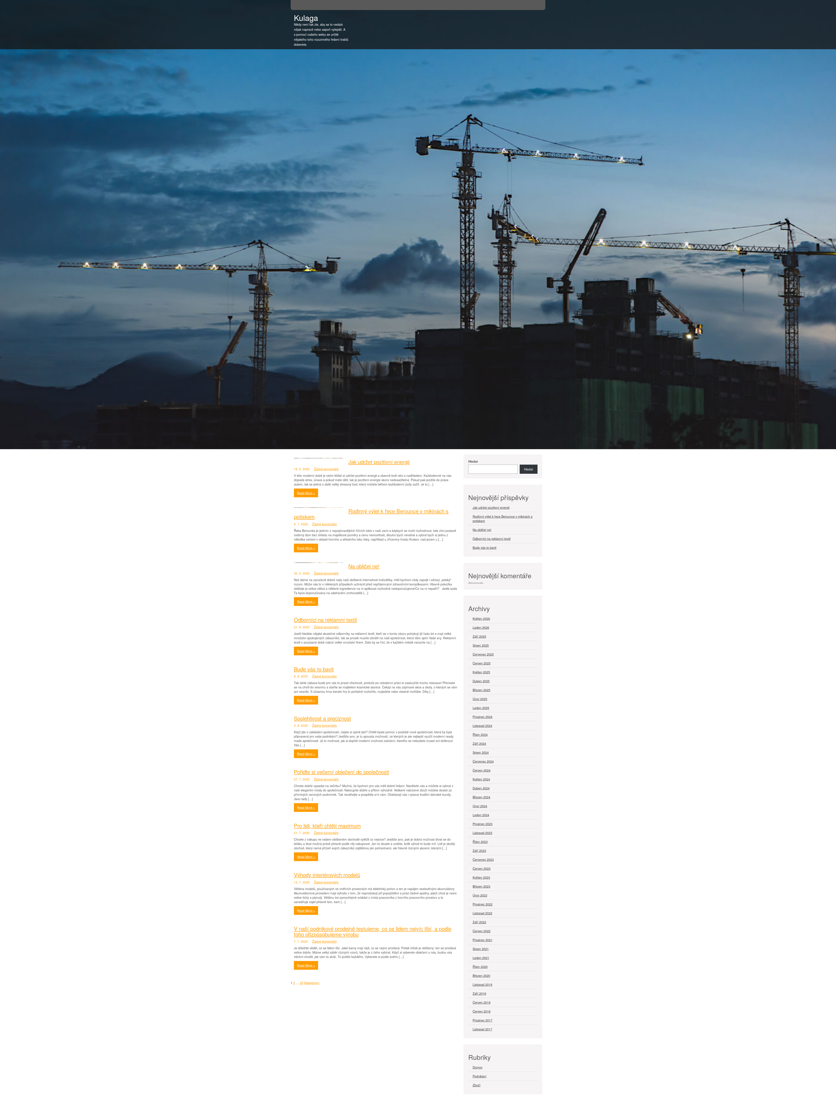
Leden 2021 (481, 958)
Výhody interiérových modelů (327, 874)
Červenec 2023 (483, 859)
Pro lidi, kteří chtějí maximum (327, 825)
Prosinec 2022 (482, 904)
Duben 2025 (481, 681)
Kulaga (306, 17)
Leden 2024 (481, 815)
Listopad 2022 (482, 913)
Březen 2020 (481, 975)
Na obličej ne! (363, 566)
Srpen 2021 (481, 949)
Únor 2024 (480, 806)
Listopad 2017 (482, 1029)
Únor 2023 (480, 895)
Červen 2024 (481, 770)
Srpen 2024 (481, 752)
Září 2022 (479, 922)
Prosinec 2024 (482, 717)
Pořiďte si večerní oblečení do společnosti (341, 772)
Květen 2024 (481, 779)
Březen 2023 (481, 886)
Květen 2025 (481, 672)
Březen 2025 (481, 690)
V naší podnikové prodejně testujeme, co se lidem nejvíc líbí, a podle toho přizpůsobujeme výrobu (372, 931)
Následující (311, 983)
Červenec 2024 (483, 761)
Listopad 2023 (482, 833)
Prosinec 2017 (482, 1020)
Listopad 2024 (482, 725)
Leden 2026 (481, 627)
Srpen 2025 (481, 645)
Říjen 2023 (480, 842)
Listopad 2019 (482, 984)
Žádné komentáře (326, 469)
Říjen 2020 (480, 966)
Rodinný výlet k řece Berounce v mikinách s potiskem (371, 513)
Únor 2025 (480, 699)
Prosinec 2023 (482, 824)
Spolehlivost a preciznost (322, 718)
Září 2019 (479, 993)
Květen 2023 (481, 877)
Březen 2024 (481, 797)
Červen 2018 (481, 1011)
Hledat (473, 461)
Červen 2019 (481, 1002)
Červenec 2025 (483, 654)
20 (301, 983)
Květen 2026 (481, 618)
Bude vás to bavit (314, 669)
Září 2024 (479, 743)
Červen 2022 (481, 931)
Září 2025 (479, 636)
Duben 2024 (481, 788)
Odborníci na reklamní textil (325, 619)
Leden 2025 (481, 708)
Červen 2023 (481, 868)
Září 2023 (479, 850)
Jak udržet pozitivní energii (379, 461)
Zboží (476, 1085)
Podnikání (479, 1076)
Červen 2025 (481, 663)
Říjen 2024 (480, 734)
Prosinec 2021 (482, 940)
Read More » (306, 493)
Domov (477, 1067)
